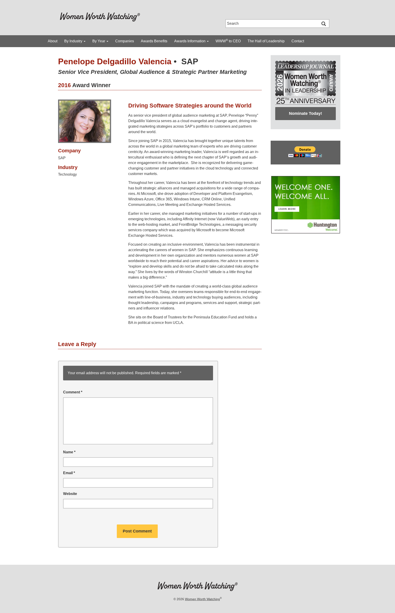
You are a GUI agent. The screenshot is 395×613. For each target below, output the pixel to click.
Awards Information (190, 41)
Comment (72, 392)
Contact (297, 41)
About (52, 41)
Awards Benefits (154, 41)
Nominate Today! (305, 113)
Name (69, 452)
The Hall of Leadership (266, 41)
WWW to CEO (228, 40)
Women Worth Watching (202, 599)
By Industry (73, 41)
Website (70, 494)
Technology (67, 174)
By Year (99, 41)
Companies (124, 41)
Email (69, 473)
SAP (189, 61)
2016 (64, 85)
